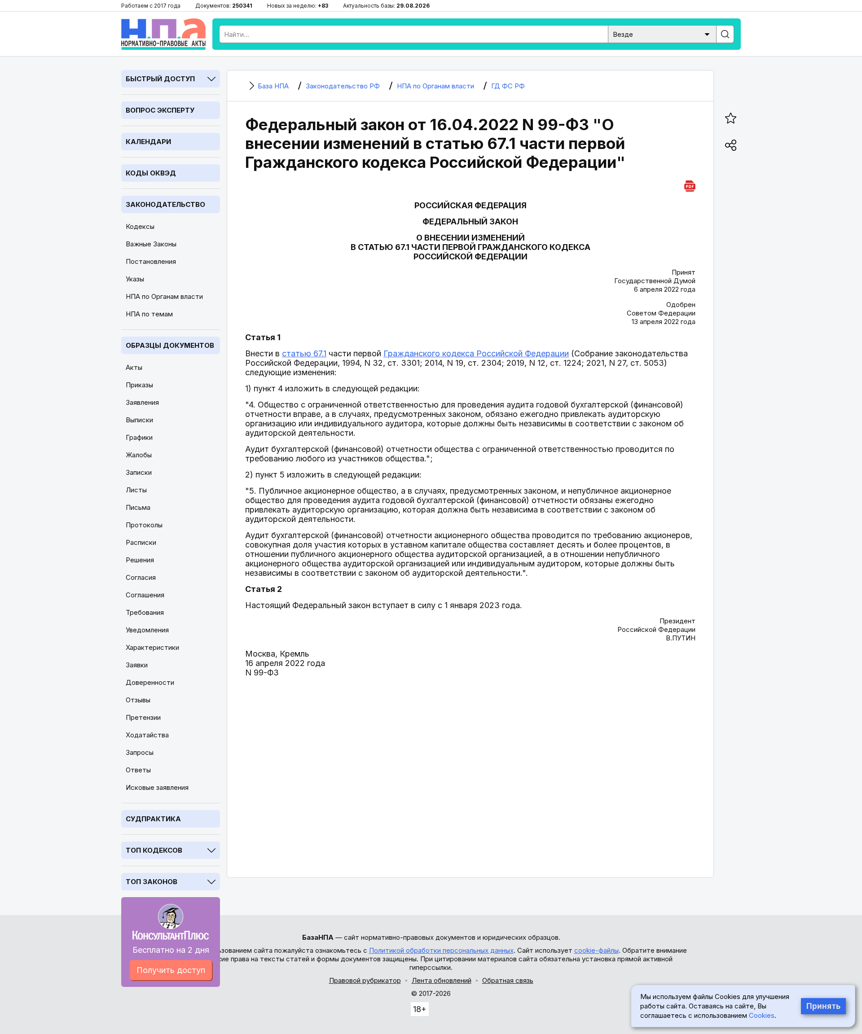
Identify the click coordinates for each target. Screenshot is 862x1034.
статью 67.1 (304, 353)
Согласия (141, 577)
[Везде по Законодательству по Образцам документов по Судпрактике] (662, 33)
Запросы (140, 752)
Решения (140, 560)
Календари (148, 141)
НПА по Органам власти (164, 296)
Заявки (137, 665)
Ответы (138, 770)
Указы (135, 279)
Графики (139, 437)
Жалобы (139, 455)
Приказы (139, 385)
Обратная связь (507, 980)
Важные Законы (151, 244)
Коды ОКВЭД (151, 173)
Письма (138, 507)
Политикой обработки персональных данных (441, 950)
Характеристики (152, 647)
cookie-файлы (596, 950)
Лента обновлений (441, 980)
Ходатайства (147, 735)
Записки (139, 472)
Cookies (761, 1015)
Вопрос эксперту (160, 110)
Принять (823, 1006)
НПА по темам (149, 314)
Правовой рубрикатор (365, 980)
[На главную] (163, 34)
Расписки (141, 542)
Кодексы (140, 226)
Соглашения (145, 595)
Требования (145, 612)
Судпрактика (153, 819)
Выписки (139, 420)
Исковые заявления (157, 787)
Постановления (151, 261)
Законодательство (165, 204)
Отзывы (138, 700)
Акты (134, 367)
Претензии (143, 717)
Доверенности (150, 682)
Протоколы (144, 525)
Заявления (142, 402)
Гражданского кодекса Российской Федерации (476, 353)
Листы (136, 490)
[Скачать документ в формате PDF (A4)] (689, 184)
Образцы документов (170, 345)
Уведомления (147, 630)
